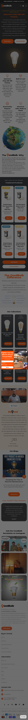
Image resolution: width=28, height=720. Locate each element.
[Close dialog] (26, 351)
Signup (7, 367)
